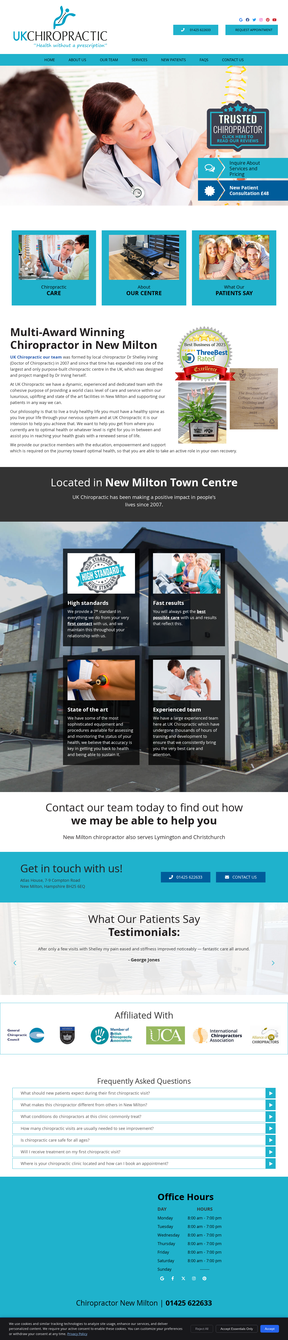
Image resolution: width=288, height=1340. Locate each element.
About (144, 290)
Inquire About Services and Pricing (245, 168)
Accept (269, 1329)
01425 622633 (200, 30)
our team (52, 357)
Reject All (201, 1329)
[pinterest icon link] (204, 1278)
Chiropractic (54, 290)
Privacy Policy (77, 1334)
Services (139, 59)
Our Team (109, 59)
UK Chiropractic (26, 357)
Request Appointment (253, 30)
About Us (77, 59)
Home (49, 59)
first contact (80, 623)
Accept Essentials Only (236, 1329)
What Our (234, 290)
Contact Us (233, 59)
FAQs (204, 59)
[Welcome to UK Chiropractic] (60, 47)
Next (272, 963)
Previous (15, 963)
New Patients (173, 59)
